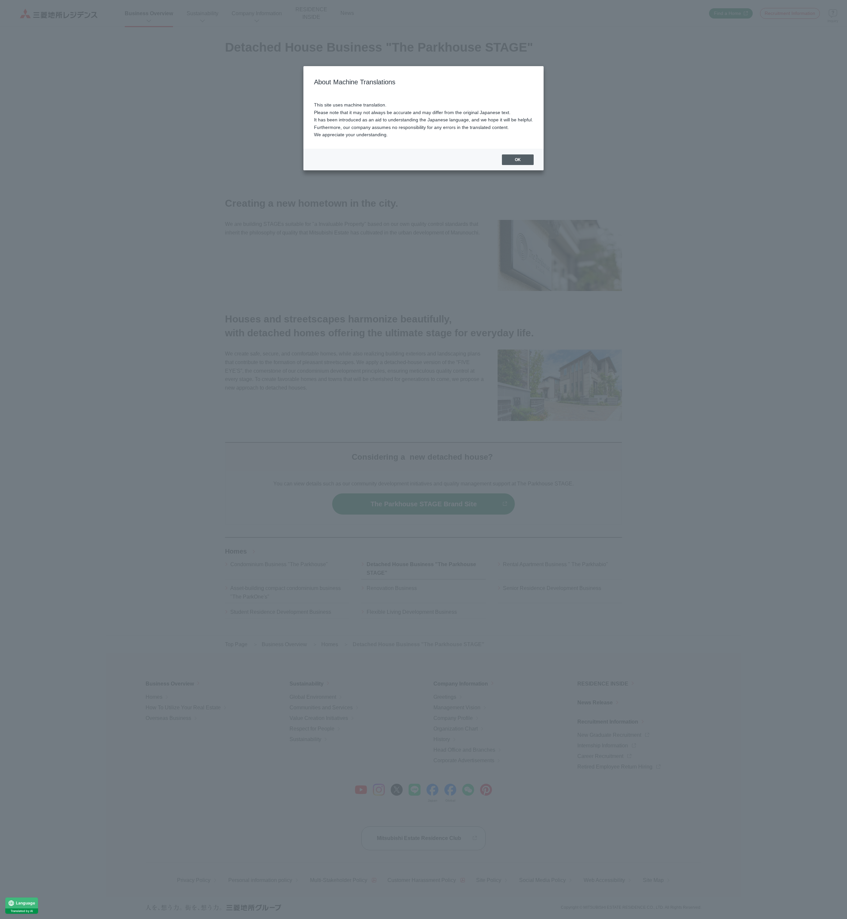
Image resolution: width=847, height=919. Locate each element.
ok (518, 159)
